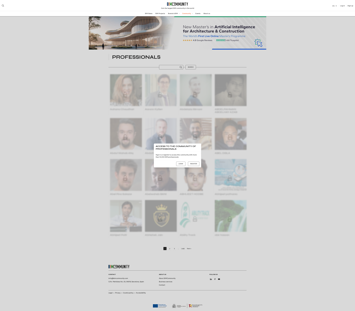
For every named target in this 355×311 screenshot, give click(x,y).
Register (193, 164)
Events (197, 13)
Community (186, 13)
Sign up (350, 6)
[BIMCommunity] (177, 4)
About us (206, 13)
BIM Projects (160, 13)
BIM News (148, 13)
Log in (342, 6)
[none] (334, 6)
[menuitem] (334, 6)
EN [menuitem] (333, 6)
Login (181, 164)
